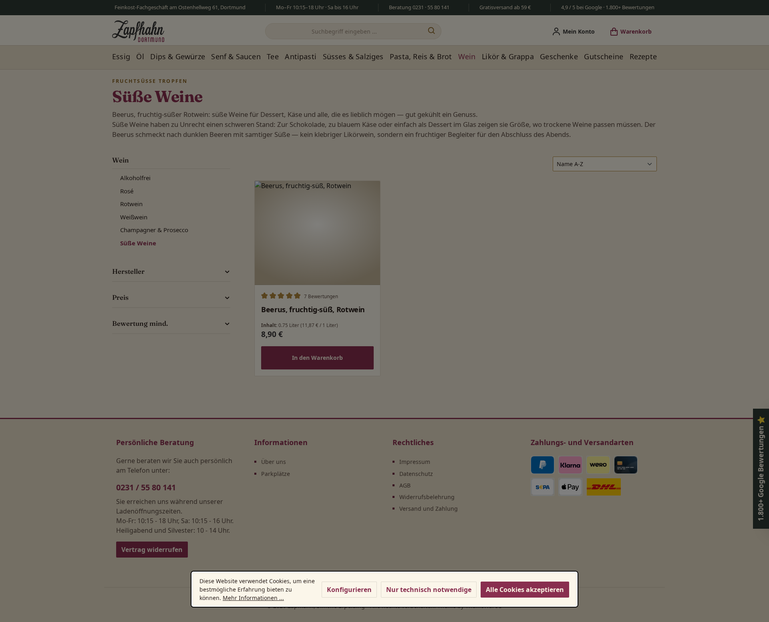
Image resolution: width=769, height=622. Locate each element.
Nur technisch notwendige (428, 589)
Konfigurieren (349, 589)
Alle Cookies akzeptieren (525, 589)
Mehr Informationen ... (253, 598)
